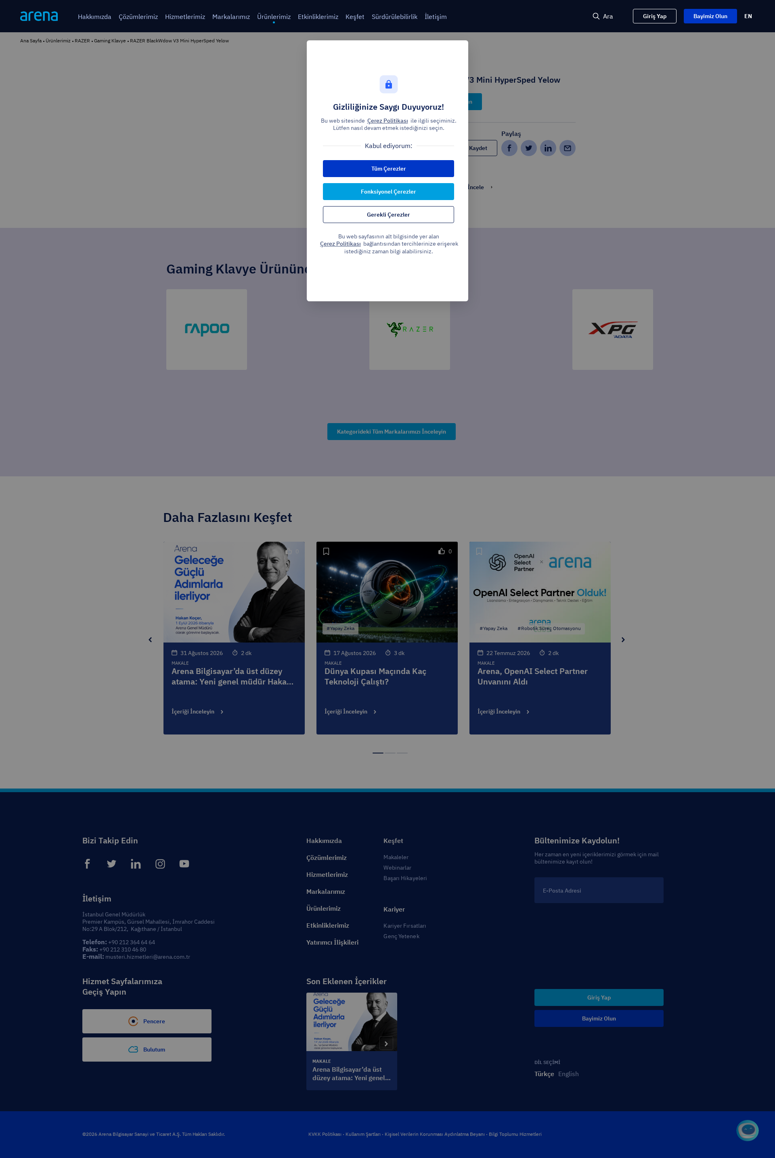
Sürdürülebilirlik (394, 17)
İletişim (436, 17)
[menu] (304, 16)
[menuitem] (94, 17)
